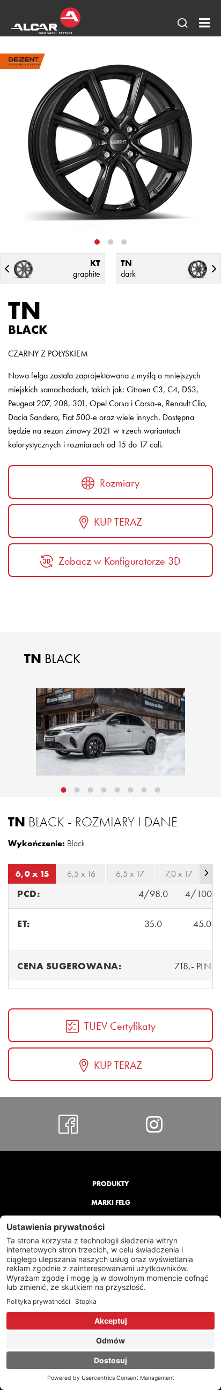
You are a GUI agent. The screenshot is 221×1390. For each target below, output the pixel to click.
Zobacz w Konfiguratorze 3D (119, 561)
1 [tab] (97, 242)
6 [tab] (131, 790)
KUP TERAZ (118, 522)
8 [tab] (157, 790)
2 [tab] (110, 242)
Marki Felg (110, 1202)
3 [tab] (124, 242)
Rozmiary (119, 483)
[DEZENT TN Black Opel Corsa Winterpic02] (110, 731)
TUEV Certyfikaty (120, 1026)
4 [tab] (104, 790)
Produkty (110, 1183)
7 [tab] (144, 790)
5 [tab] (117, 790)
